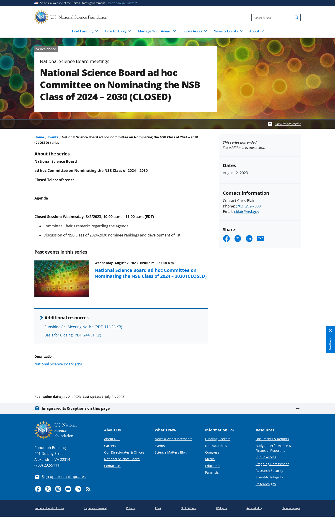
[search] (296, 17)
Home (39, 137)
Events (53, 137)
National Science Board (122, 459)
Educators (212, 466)
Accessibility (254, 508)
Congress (212, 452)
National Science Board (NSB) (59, 364)
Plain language (291, 508)
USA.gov (221, 508)
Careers (110, 446)
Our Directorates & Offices (124, 452)
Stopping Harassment (272, 464)
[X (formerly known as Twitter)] (48, 489)
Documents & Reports (272, 439)
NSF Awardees (216, 446)
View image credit (288, 124)
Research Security (269, 470)
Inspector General (95, 508)
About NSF (112, 439)
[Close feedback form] (330, 330)
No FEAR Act (188, 508)
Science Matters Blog (171, 452)
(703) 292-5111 (46, 465)
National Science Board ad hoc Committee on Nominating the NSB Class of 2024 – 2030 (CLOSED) (151, 273)
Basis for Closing (72, 335)
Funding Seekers (217, 439)
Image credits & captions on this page (76, 408)
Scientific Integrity (269, 477)
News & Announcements (173, 439)
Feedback (330, 344)
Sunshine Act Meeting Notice (83, 326)
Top (325, 379)
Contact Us (112, 466)
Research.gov (266, 484)
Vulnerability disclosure (49, 508)
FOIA (158, 508)
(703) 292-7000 (248, 206)
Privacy (130, 508)
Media (210, 459)
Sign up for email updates (64, 476)
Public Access (266, 457)
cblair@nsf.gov (246, 211)
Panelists (212, 472)
